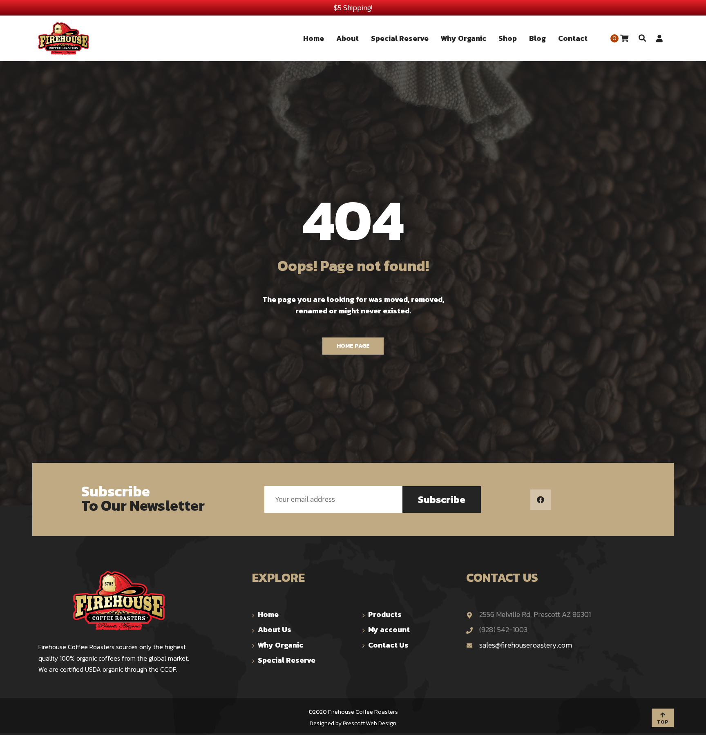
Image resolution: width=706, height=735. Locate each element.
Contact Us (388, 644)
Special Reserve (286, 660)
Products (385, 614)
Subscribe (441, 499)
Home (268, 614)
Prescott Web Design (369, 723)
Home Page (353, 346)
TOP (662, 721)
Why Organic (280, 644)
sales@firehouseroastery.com (525, 644)
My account (389, 629)
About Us (274, 629)
